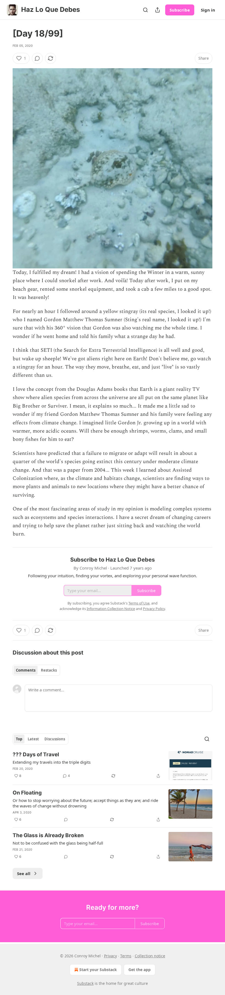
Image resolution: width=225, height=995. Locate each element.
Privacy (110, 955)
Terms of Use (139, 603)
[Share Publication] (157, 9)
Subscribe (180, 10)
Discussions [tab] (54, 738)
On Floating (27, 793)
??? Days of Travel (36, 754)
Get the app (139, 969)
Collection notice (150, 955)
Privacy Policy (154, 608)
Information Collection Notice (111, 608)
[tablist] (36, 670)
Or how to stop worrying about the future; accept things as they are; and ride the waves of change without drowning (85, 803)
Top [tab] (19, 738)
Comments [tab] (25, 670)
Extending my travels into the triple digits (52, 762)
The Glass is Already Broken (48, 835)
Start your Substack (98, 969)
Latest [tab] (33, 738)
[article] (112, 766)
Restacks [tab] (49, 670)
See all (23, 873)
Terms (125, 955)
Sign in (208, 10)
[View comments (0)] (37, 58)
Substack (85, 983)
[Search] (145, 9)
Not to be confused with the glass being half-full (58, 843)
